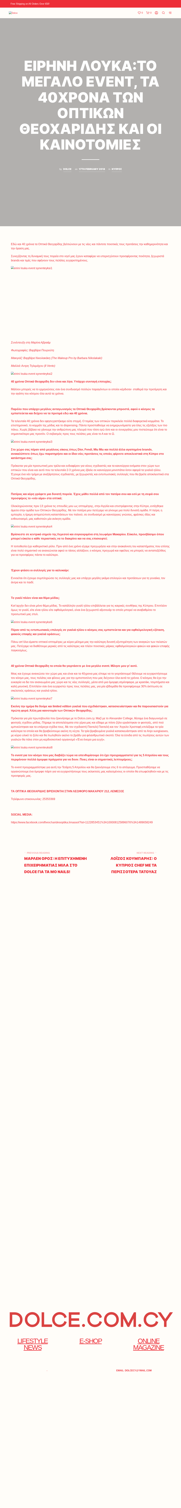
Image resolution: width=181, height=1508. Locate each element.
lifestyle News (32, 1344)
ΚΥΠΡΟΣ (117, 169)
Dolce (67, 169)
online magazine (148, 1344)
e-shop (90, 1341)
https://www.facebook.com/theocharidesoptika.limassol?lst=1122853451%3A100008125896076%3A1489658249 (82, 822)
